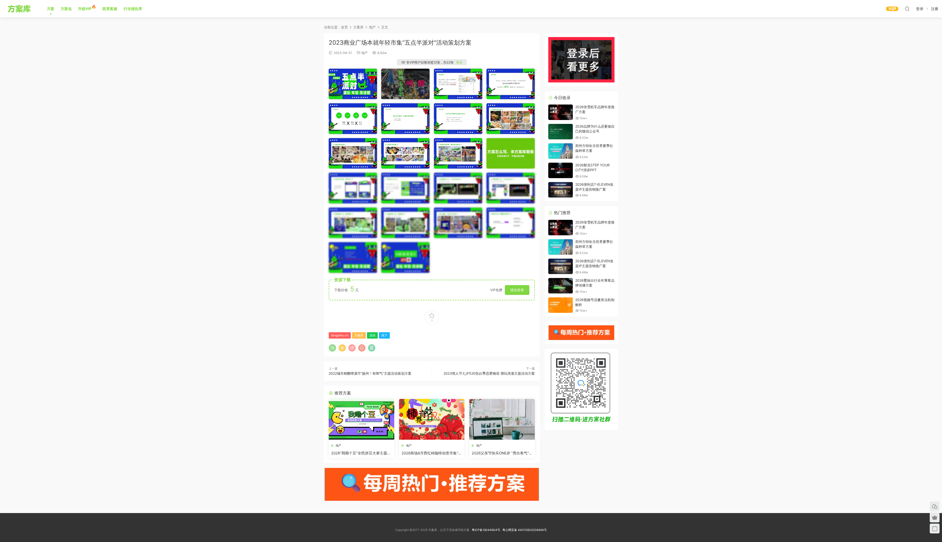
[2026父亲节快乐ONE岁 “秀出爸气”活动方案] (502, 419)
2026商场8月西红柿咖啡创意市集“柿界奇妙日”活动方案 (432, 453)
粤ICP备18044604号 (487, 530)
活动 (372, 335)
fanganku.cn (339, 335)
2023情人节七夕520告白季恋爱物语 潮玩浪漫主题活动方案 (489, 373)
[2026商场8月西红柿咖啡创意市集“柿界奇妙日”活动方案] (432, 419)
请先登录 (517, 290)
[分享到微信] (332, 348)
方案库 (20, 8)
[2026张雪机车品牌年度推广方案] (560, 112)
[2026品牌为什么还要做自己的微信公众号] (560, 131)
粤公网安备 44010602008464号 (524, 530)
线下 (384, 335)
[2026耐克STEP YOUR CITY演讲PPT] (560, 170)
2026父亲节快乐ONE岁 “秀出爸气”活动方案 (500, 453)
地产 (364, 53)
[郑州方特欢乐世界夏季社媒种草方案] (560, 151)
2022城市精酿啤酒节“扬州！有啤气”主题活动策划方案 (370, 373)
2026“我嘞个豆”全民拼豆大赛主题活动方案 (361, 453)
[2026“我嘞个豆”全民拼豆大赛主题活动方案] (361, 419)
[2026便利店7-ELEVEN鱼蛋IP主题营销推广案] (560, 190)
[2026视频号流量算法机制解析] (560, 305)
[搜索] (907, 8)
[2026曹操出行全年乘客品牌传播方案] (560, 285)
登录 (459, 62)
